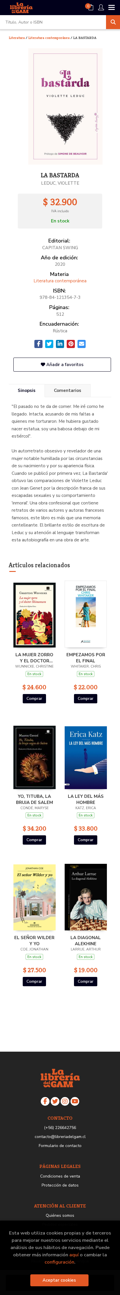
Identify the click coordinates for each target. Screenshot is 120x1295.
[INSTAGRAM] (65, 1101)
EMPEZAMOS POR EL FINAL (85, 657)
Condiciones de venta (60, 1176)
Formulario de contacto (60, 1145)
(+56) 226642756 (60, 1127)
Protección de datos (60, 1185)
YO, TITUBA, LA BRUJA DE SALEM (34, 799)
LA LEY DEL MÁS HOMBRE (86, 799)
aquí (74, 1254)
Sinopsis (27, 390)
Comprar (34, 698)
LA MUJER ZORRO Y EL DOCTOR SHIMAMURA (34, 657)
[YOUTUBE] (74, 1101)
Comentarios (67, 390)
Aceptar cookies (59, 1280)
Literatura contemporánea (49, 37)
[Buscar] (113, 22)
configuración (59, 1262)
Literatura (17, 37)
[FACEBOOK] (45, 1101)
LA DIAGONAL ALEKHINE (85, 940)
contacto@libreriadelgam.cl (60, 1136)
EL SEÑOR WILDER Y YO (34, 940)
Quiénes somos (60, 1215)
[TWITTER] (55, 1101)
